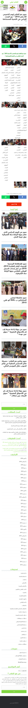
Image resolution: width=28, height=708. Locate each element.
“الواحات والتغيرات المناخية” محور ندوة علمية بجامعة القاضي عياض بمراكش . (14, 416)
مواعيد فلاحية (23, 641)
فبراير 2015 (23, 516)
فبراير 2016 (23, 477)
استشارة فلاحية (22, 576)
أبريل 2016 (23, 471)
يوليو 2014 (23, 539)
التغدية (24, 592)
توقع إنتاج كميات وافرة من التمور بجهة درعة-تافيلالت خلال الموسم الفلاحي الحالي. (14, 433)
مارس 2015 (23, 513)
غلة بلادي (24, 628)
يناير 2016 (23, 481)
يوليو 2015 (23, 500)
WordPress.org (22, 662)
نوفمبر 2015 (23, 487)
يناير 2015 (23, 519)
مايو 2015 (23, 506)
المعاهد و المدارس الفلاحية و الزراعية (18, 608)
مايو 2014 (23, 545)
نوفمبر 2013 (23, 565)
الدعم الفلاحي (23, 602)
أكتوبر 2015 (23, 490)
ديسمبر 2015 (23, 484)
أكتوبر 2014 (23, 529)
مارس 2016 (23, 474)
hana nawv (24, 442)
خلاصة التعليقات (22, 659)
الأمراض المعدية (22, 586)
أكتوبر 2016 (23, 458)
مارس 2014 (23, 552)
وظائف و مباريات (22, 644)
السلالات (24, 605)
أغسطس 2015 (22, 497)
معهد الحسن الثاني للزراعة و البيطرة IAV (11, 442)
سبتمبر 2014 (23, 532)
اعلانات (24, 579)
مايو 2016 (23, 468)
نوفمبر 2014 (23, 526)
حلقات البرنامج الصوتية (21, 615)
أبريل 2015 (23, 510)
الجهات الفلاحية (22, 599)
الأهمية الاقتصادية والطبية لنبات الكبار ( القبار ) (12, 448)
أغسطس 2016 (22, 461)
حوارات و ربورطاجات (21, 618)
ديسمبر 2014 (23, 523)
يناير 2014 (23, 558)
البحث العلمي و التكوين (21, 589)
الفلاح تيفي (14, 2)
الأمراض (24, 583)
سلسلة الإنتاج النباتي (21, 625)
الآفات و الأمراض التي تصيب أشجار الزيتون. (16, 429)
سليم (25, 444)
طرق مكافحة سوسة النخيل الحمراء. (18, 425)
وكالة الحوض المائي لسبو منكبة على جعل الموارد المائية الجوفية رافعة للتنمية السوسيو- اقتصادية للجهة (14, 421)
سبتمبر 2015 (23, 494)
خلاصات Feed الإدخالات (20, 656)
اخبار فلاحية (23, 573)
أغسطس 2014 (22, 536)
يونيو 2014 (23, 542)
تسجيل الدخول (22, 652)
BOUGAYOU (24, 445)
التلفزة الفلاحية (22, 596)
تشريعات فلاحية (22, 612)
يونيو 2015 (23, 503)
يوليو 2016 (23, 465)
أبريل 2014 (23, 548)
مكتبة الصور (23, 637)
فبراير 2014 (23, 555)
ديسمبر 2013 (23, 561)
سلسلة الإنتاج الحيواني (21, 621)
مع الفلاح (24, 634)
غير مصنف (23, 631)
